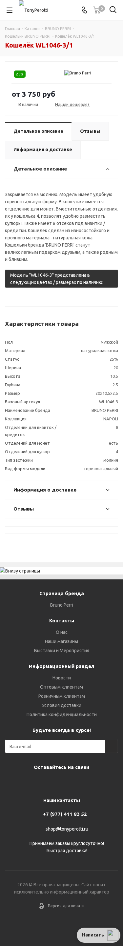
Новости (61, 677)
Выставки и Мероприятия (61, 650)
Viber (68, 782)
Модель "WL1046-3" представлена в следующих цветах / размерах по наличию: (57, 280)
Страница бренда (61, 593)
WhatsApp (84, 782)
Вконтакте (35, 782)
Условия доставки (61, 705)
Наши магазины (61, 641)
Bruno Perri (61, 605)
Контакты (61, 620)
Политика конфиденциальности (62, 714)
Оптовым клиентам (61, 687)
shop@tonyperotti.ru (67, 829)
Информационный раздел (61, 666)
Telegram (51, 782)
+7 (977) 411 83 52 (65, 814)
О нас (62, 632)
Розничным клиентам (61, 696)
